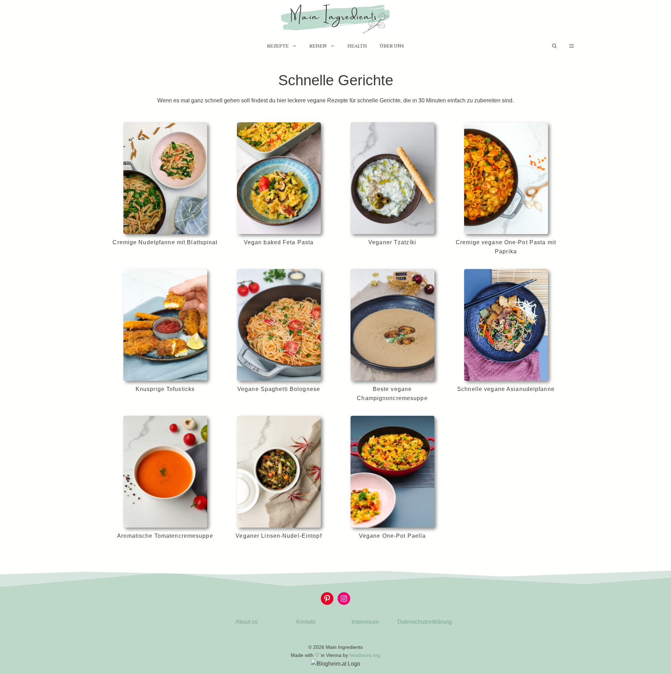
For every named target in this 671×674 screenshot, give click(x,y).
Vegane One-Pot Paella (392, 536)
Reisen (318, 46)
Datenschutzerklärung (424, 622)
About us (247, 622)
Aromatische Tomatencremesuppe (165, 536)
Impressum (365, 622)
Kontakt (305, 622)
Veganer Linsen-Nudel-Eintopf (279, 536)
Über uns (392, 46)
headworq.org (364, 655)
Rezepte (278, 46)
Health (357, 46)
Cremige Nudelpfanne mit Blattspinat (165, 242)
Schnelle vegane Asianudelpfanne (506, 389)
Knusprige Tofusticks (165, 389)
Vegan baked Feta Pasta (279, 242)
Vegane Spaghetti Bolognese (278, 389)
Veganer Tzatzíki (392, 242)
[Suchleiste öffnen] (554, 46)
